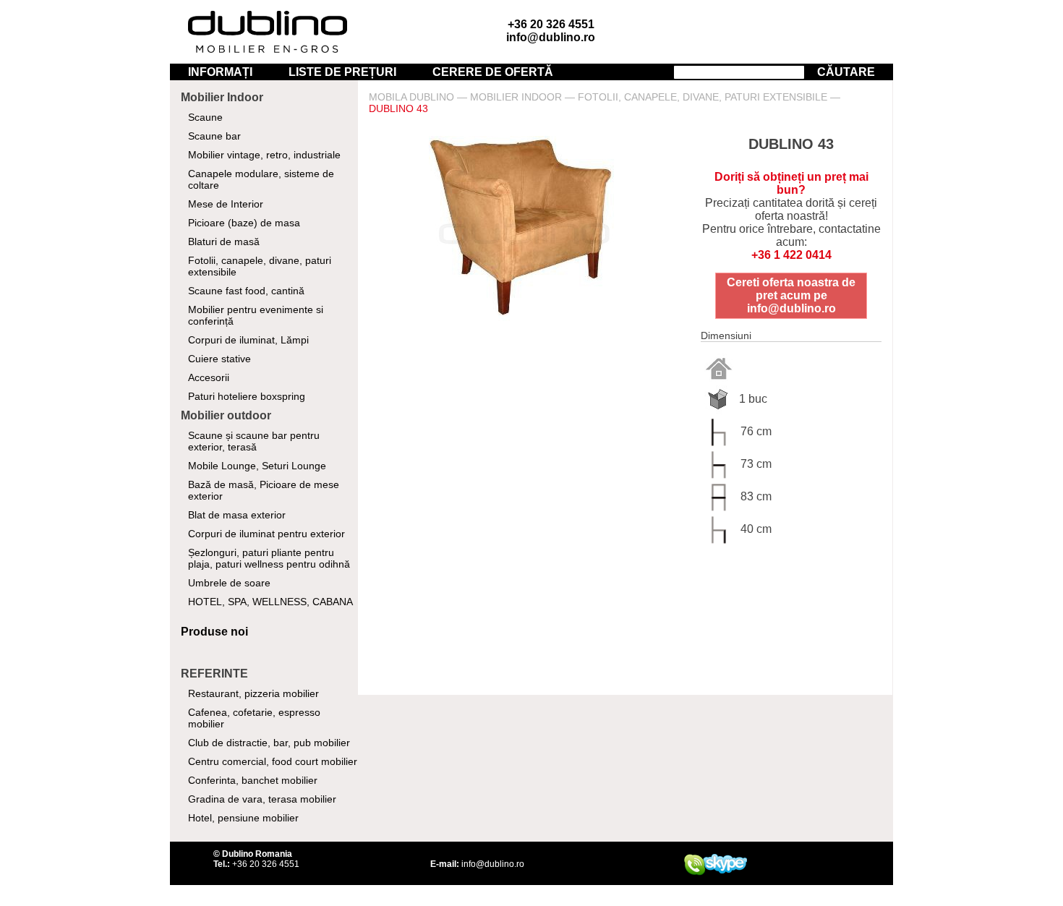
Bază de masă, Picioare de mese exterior (263, 490)
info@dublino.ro (550, 37)
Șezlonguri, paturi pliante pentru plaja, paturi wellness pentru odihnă (269, 558)
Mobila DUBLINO (411, 97)
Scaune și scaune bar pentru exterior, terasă (254, 441)
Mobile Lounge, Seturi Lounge (257, 465)
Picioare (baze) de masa (244, 222)
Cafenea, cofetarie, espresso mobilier (254, 718)
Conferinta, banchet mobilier (252, 780)
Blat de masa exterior (237, 515)
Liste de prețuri (342, 72)
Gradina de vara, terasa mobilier (262, 799)
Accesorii (208, 377)
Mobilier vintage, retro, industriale (264, 155)
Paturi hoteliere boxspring (246, 396)
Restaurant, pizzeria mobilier (253, 693)
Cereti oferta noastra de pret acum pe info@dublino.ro (791, 295)
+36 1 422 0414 (791, 255)
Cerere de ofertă (492, 72)
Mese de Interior (225, 204)
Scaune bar (214, 136)
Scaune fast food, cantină (246, 290)
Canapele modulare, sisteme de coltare (261, 179)
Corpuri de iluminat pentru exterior (266, 533)
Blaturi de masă (224, 241)
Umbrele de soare (229, 583)
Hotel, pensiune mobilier (243, 818)
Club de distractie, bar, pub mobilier (269, 742)
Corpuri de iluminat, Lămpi (248, 340)
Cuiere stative (219, 358)
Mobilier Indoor (516, 97)
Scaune (205, 117)
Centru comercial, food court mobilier (272, 761)
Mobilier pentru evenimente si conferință (255, 315)
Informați (220, 72)
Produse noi (214, 631)
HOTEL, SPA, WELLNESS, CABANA (270, 601)
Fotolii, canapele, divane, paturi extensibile (259, 266)
